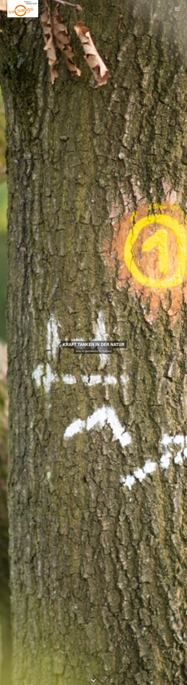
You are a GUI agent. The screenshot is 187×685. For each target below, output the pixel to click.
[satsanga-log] (22, 8)
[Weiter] (180, 342)
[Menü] (176, 8)
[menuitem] (176, 8)
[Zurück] (6, 342)
